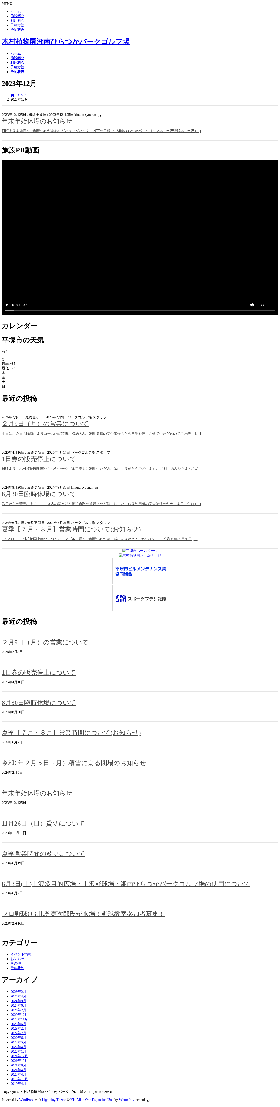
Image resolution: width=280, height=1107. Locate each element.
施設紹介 (17, 16)
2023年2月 (18, 1028)
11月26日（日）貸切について (43, 823)
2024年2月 (18, 1010)
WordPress (26, 1100)
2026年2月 (18, 992)
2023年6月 (18, 1024)
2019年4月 (18, 1084)
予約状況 (17, 30)
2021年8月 (18, 1065)
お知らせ (106, 487)
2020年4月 (18, 1074)
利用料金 (17, 20)
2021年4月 (18, 1070)
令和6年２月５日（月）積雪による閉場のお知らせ (74, 762)
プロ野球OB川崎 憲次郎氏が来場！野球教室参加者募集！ (83, 913)
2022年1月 (18, 1051)
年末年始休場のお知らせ (37, 121)
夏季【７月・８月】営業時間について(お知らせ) (71, 529)
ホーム (15, 11)
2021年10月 (19, 1061)
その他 (107, 115)
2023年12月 (19, 1015)
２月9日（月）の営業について (45, 423)
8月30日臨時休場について (39, 493)
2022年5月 (18, 1042)
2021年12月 (19, 1056)
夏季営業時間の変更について (43, 853)
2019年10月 (19, 1079)
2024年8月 (18, 1001)
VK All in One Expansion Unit (92, 1100)
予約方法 (17, 25)
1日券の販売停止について (39, 458)
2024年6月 (18, 1005)
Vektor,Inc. (126, 1100)
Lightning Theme (54, 1100)
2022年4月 (18, 1047)
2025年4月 (18, 996)
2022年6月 (18, 1038)
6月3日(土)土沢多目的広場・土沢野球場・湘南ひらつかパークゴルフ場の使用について (126, 883)
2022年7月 (18, 1033)
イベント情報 (21, 954)
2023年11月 (19, 1019)
